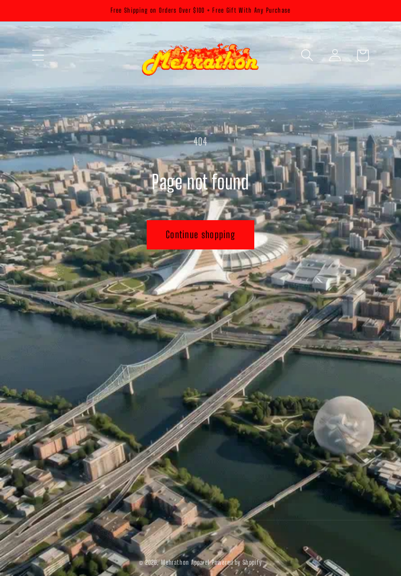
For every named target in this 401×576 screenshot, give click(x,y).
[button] (38, 55)
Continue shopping (200, 234)
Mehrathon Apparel (185, 562)
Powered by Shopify (237, 562)
